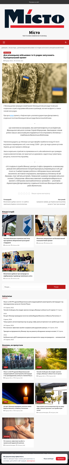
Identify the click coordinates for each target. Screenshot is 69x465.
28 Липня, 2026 (15, 245)
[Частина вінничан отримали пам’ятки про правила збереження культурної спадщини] (18, 225)
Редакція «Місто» (9, 60)
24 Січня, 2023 (19, 60)
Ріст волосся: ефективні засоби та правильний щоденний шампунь (25, 327)
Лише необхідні (48, 458)
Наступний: (50, 202)
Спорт (13, 269)
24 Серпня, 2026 (54, 412)
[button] (4, 42)
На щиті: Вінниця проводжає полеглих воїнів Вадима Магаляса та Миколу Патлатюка (31, 316)
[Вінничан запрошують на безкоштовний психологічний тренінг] (51, 225)
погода (39, 367)
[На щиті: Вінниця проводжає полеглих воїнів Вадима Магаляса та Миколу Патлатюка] (18, 393)
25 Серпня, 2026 (18, 378)
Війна (5, 367)
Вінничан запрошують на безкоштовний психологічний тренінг (51, 239)
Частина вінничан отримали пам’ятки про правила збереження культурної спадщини (17, 240)
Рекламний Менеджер (43, 412)
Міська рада (7, 52)
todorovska (7, 245)
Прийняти (61, 458)
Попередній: (16, 202)
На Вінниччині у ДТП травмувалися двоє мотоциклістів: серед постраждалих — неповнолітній (34, 337)
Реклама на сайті (34, 2)
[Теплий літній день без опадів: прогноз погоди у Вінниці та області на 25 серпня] (51, 359)
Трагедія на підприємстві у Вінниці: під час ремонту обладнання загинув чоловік (30, 331)
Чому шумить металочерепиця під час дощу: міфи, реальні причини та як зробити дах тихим (34, 322)
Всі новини (40, 402)
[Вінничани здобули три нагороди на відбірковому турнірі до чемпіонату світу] (18, 260)
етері (12, 115)
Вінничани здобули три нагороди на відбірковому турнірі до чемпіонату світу (18, 275)
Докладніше (31, 461)
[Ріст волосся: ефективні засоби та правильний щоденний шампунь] (18, 428)
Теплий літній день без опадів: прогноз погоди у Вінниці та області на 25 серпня (29, 310)
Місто (34, 33)
